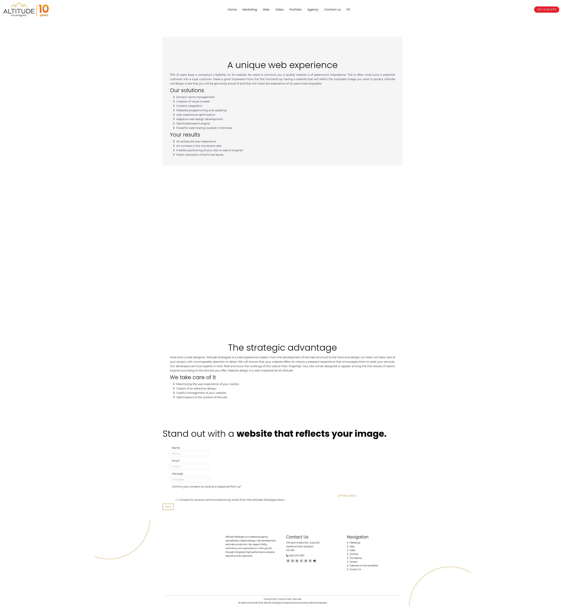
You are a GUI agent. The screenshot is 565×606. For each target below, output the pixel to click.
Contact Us (355, 569)
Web (352, 546)
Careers (353, 561)
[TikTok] (306, 561)
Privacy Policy (270, 599)
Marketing (355, 542)
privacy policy (347, 495)
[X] (301, 561)
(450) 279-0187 (296, 555)
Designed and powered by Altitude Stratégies (305, 602)
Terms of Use (285, 599)
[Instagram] (292, 561)
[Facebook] (288, 561)
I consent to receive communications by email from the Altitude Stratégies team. (231, 500)
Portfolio (354, 554)
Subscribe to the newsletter (364, 565)
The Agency (356, 558)
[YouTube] (314, 561)
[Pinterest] (310, 561)
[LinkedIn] (297, 561)
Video (352, 550)
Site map (297, 599)
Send (168, 506)
